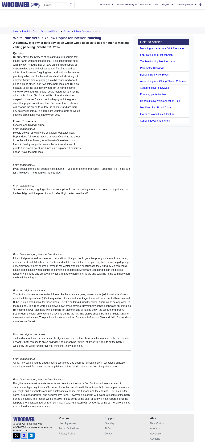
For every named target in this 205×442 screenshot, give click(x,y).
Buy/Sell (166, 4)
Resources (105, 4)
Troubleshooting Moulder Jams (157, 61)
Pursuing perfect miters (153, 94)
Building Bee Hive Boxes (154, 74)
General (66, 31)
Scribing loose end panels (155, 120)
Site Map (109, 423)
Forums (144, 4)
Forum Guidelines (69, 428)
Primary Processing (82, 31)
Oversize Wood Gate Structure (157, 114)
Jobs (156, 4)
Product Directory (126, 4)
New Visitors (157, 423)
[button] (16, 436)
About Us (155, 428)
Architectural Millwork (50, 31)
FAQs (107, 428)
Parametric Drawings (152, 68)
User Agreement (68, 423)
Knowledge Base (185, 4)
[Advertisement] (102, 19)
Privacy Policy (67, 433)
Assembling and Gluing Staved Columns (163, 81)
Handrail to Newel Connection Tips (160, 101)
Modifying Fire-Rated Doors (156, 107)
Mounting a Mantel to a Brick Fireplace (162, 48)
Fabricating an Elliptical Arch (156, 55)
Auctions (155, 438)
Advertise (155, 433)
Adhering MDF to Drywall (154, 87)
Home (15, 31)
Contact (108, 433)
